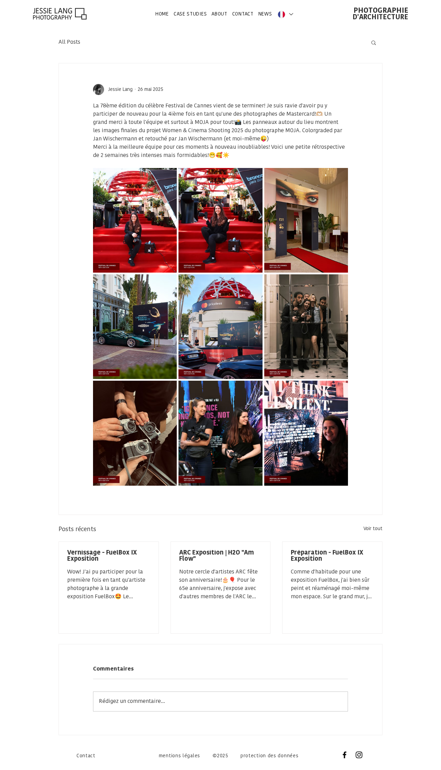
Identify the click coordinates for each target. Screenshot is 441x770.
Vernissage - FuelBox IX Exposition (102, 556)
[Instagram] (359, 754)
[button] (373, 42)
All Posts (69, 42)
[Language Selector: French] (285, 14)
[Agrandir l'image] (135, 220)
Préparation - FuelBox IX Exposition (327, 556)
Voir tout (372, 528)
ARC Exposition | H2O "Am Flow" (216, 556)
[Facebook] (344, 754)
